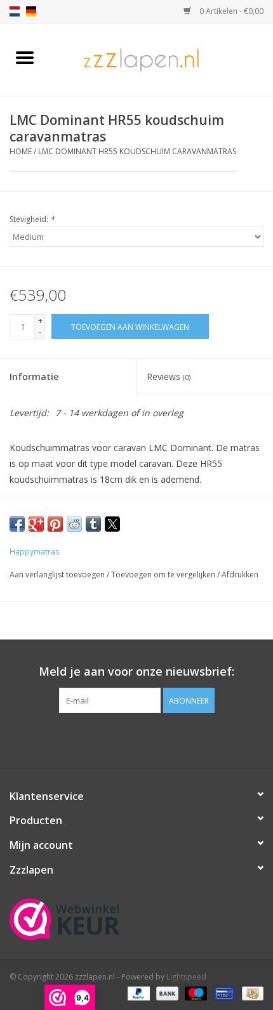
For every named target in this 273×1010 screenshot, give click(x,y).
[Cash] (250, 992)
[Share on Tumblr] (93, 524)
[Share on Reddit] (74, 524)
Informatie (34, 377)
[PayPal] (137, 992)
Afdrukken (240, 574)
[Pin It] (55, 524)
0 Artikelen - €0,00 (230, 11)
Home (21, 151)
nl (15, 11)
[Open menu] (25, 57)
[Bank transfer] (166, 992)
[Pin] (223, 992)
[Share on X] (112, 524)
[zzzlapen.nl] (161, 59)
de (31, 11)
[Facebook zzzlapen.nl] (136, 739)
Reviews (168, 377)
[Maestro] (194, 992)
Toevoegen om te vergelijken (164, 574)
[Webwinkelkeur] (136, 919)
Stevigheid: (32, 219)
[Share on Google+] (36, 524)
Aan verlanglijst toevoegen (58, 574)
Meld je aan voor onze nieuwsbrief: (136, 671)
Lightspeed (186, 976)
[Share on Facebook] (17, 524)
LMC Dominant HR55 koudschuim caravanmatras (137, 151)
